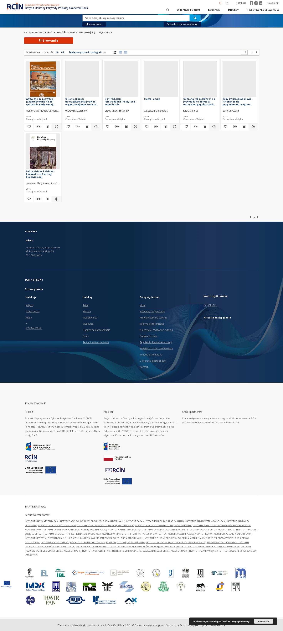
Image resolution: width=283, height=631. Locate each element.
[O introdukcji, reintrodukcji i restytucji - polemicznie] (121, 80)
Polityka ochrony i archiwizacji (156, 348)
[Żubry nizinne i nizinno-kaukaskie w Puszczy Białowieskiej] (42, 152)
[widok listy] (125, 52)
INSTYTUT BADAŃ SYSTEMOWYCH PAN (206, 521)
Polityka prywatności (151, 354)
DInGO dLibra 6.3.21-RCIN (123, 625)
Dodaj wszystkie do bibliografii (85, 52)
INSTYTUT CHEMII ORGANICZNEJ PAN (162, 529)
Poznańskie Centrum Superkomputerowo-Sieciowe (195, 625)
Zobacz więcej (34, 327)
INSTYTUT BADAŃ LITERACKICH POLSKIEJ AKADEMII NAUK (155, 521)
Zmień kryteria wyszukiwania (182, 24)
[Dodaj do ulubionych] (28, 126)
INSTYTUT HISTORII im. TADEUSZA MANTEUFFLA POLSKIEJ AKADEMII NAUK (155, 533)
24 (51, 52)
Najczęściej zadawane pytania (156, 330)
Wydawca (88, 323)
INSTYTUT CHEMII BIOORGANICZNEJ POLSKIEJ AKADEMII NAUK (74, 529)
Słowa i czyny (152, 99)
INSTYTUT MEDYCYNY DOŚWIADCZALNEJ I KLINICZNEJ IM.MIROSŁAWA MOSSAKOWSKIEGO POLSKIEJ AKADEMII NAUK (84, 538)
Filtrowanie (49, 40)
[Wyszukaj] (195, 18)
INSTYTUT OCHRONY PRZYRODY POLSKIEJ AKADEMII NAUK (174, 538)
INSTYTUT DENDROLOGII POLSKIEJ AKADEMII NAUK (208, 529)
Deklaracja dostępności (153, 360)
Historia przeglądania (263, 10)
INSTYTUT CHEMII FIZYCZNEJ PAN (124, 529)
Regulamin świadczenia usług (156, 342)
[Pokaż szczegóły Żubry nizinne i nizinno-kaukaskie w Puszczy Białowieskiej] (56, 199)
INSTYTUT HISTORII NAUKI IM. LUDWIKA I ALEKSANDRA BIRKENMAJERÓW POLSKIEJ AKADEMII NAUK (126, 546)
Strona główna (34, 289)
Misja (143, 305)
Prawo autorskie (149, 336)
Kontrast (241, 2)
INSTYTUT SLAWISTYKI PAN (55, 542)
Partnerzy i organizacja (152, 311)
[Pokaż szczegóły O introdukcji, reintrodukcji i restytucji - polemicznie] (135, 126)
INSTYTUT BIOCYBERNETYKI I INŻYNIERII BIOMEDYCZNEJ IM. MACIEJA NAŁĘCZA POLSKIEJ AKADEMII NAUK (135, 550)
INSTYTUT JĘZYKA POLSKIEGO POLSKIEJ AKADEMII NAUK (223, 533)
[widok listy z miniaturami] (120, 52)
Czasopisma (32, 311)
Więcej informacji (241, 621)
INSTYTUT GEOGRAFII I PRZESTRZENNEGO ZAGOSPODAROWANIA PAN (80, 533)
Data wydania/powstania (96, 330)
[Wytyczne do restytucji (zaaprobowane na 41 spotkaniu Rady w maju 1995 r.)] (42, 80)
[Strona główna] (167, 10)
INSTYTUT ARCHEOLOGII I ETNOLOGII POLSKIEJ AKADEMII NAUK (92, 521)
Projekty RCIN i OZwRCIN (153, 317)
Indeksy (233, 10)
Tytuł (85, 305)
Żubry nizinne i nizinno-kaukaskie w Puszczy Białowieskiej (40, 174)
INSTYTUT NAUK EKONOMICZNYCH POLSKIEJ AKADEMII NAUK (208, 546)
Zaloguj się (273, 3)
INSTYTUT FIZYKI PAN (200, 550)
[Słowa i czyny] (160, 80)
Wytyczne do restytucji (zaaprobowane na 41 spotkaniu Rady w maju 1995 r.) (40, 101)
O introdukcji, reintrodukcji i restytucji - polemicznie (120, 101)
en (227, 3)
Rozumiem (264, 621)
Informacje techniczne (152, 323)
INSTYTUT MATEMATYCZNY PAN (42, 521)
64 (62, 52)
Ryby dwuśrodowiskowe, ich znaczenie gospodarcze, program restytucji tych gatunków (238, 101)
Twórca (87, 311)
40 (57, 52)
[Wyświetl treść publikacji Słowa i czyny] (165, 126)
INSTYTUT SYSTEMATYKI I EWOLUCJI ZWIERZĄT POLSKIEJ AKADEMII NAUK (107, 542)
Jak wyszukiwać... (94, 24)
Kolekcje (214, 10)
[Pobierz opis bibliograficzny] (38, 126)
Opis (85, 336)
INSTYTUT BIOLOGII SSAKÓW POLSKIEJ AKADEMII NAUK (163, 525)
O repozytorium (188, 10)
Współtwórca (90, 317)
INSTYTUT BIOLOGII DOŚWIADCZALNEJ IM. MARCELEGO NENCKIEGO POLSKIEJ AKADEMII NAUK (86, 525)
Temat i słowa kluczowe (96, 342)
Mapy (29, 317)
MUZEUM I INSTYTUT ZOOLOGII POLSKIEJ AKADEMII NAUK (175, 542)
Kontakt (144, 367)
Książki (29, 305)
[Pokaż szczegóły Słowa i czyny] (174, 126)
